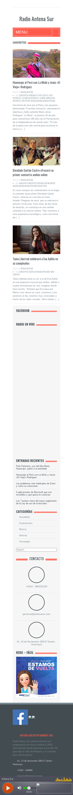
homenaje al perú (35, 95)
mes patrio (26, 100)
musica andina (36, 100)
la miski (43, 98)
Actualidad (24, 517)
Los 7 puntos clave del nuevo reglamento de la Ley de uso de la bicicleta (36, 502)
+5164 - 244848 (24, 770)
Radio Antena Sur (36, 19)
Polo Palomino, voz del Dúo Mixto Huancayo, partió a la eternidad (33, 467)
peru (45, 186)
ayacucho (23, 183)
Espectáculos (26, 523)
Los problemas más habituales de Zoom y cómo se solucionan (36, 484)
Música (23, 92)
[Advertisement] (41, 402)
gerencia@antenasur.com (36, 614)
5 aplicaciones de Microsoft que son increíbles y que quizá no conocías (34, 493)
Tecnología (24, 541)
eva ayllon (32, 271)
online (40, 186)
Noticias (30, 92)
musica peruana (49, 100)
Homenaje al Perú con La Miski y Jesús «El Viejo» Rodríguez (35, 476)
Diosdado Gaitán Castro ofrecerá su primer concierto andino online (33, 172)
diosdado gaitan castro (45, 183)
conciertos (23, 95)
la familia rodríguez (30, 98)
